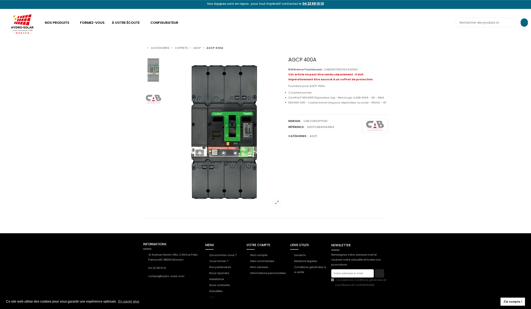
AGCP (313, 136)
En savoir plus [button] (128, 301)
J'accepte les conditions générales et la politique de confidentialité (360, 282)
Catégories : (298, 136)
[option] (225, 133)
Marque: (294, 121)
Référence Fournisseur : (306, 69)
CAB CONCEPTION (315, 121)
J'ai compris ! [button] (512, 301)
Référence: (296, 127)
